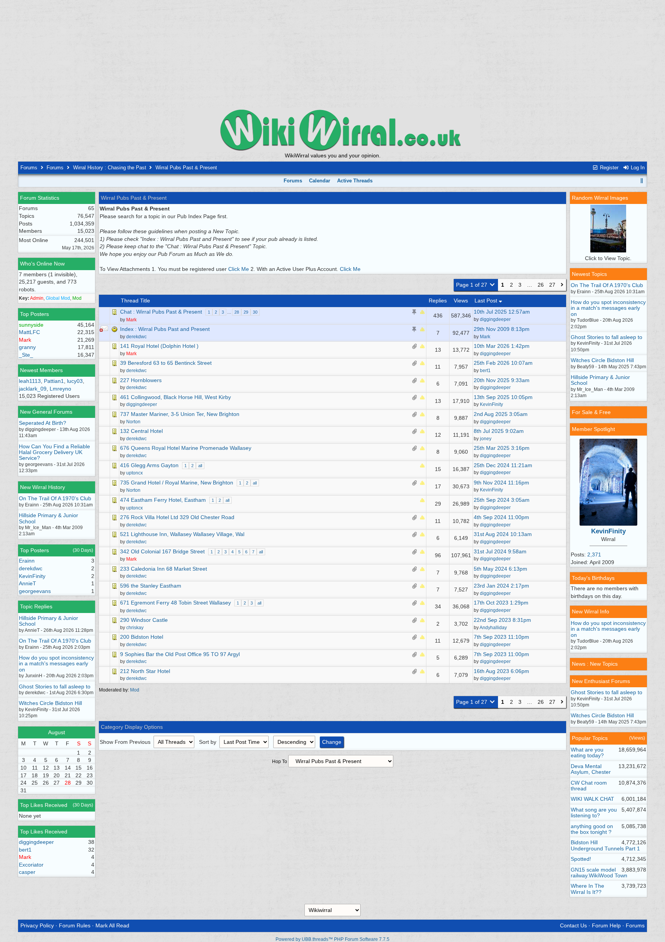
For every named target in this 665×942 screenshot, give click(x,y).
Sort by (208, 742)
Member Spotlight (593, 429)
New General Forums (46, 412)
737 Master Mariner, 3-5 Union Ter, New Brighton (179, 414)
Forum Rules (74, 925)
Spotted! (581, 859)
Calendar (319, 181)
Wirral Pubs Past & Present (186, 167)
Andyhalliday (493, 627)
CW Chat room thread (589, 786)
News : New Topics (595, 664)
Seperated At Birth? (42, 423)
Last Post (487, 300)
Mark (485, 336)
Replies (438, 300)
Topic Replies (36, 606)
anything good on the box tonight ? (592, 829)
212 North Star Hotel (145, 671)
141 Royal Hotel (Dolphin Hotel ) (159, 346)
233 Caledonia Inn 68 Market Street (163, 569)
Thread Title (135, 300)
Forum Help (606, 925)
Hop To (279, 761)
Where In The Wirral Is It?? (587, 889)
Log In (637, 167)
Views (461, 300)
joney (485, 438)
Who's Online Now (42, 264)
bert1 (485, 370)
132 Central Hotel (141, 431)
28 (236, 312)
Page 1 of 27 (472, 285)
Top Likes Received (43, 805)
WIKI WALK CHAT (592, 799)
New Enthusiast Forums (601, 681)
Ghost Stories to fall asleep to (54, 686)
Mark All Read (112, 925)
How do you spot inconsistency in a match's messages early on (56, 664)
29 (246, 312)
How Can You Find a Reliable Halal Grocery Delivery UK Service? (54, 452)
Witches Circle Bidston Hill (50, 703)
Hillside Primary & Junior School (48, 518)
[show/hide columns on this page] (642, 180)
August (56, 732)
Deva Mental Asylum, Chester (591, 769)
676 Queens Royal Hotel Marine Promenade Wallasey (185, 448)
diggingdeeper (495, 319)
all (200, 465)
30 (255, 312)
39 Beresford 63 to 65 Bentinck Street (166, 363)
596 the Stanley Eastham (150, 586)
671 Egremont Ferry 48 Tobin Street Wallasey (175, 603)
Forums (28, 167)
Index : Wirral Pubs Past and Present (165, 329)
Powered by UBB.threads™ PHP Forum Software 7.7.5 (332, 939)
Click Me (238, 269)
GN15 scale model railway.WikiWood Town (599, 873)
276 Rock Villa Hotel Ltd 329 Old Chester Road (177, 517)
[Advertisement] (332, 54)
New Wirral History (42, 487)
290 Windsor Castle (144, 620)
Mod (134, 690)
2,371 (594, 554)
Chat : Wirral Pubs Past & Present (161, 312)
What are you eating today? (587, 752)
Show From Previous (126, 742)
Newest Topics (589, 274)
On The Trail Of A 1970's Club (55, 498)
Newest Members (41, 370)
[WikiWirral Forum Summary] (332, 130)
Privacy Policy (37, 925)
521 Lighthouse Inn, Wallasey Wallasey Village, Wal (182, 534)
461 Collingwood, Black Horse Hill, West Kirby (175, 397)
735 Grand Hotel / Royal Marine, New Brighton (176, 482)
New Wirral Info (590, 611)
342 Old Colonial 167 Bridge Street (162, 551)
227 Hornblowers (141, 380)
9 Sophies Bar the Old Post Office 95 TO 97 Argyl (180, 654)
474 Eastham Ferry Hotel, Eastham (163, 500)
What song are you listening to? (594, 812)
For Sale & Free (591, 412)
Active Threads (355, 181)
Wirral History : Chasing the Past (109, 167)
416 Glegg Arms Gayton (149, 465)
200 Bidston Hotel (141, 637)
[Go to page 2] (562, 285)
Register (608, 167)
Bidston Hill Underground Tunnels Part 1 (605, 845)
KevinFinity (491, 404)
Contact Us (573, 925)
